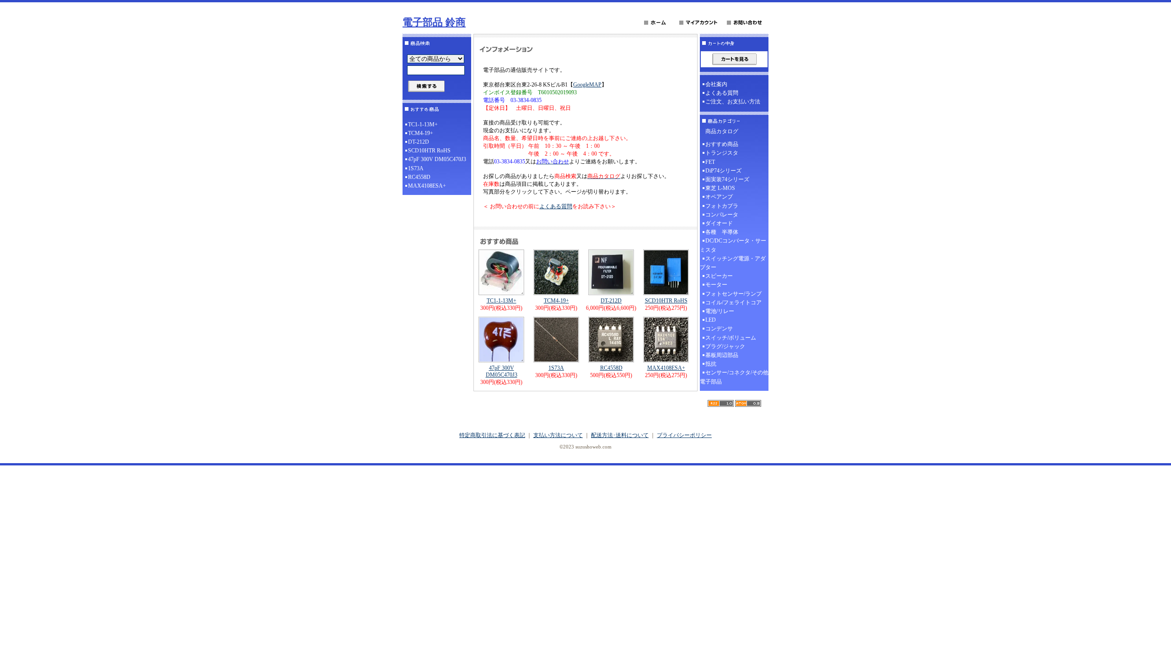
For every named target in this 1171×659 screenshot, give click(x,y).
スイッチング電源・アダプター (733, 262)
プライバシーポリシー (684, 435)
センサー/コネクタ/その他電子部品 (734, 376)
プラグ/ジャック (725, 346)
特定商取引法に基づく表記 (492, 435)
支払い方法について (558, 435)
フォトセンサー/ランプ (733, 294)
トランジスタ (721, 153)
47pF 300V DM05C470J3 (437, 159)
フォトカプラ (721, 206)
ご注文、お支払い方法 (732, 101)
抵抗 (710, 364)
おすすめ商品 (721, 144)
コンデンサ (719, 328)
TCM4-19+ (420, 133)
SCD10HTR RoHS (429, 150)
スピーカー (719, 276)
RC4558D (419, 177)
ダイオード (719, 223)
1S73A (416, 168)
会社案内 (716, 84)
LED (710, 320)
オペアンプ (719, 197)
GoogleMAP (587, 84)
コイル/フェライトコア (733, 302)
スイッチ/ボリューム (730, 338)
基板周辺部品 (721, 355)
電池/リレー (719, 311)
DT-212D (418, 142)
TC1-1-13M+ (423, 124)
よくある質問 (555, 206)
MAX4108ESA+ (427, 186)
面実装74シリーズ (727, 179)
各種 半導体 (721, 232)
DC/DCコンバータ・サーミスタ (733, 245)
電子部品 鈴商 (434, 22)
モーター (716, 284)
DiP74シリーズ (723, 170)
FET (710, 162)
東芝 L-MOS (720, 188)
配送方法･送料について (620, 435)
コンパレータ (721, 214)
